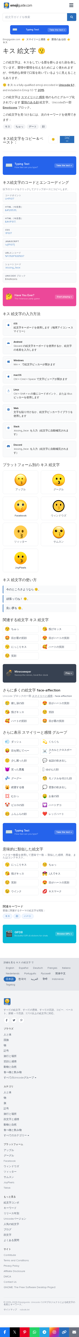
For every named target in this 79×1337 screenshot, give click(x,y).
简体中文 (60, 973)
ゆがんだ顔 (50, 769)
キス (7, 916)
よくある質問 (11, 1240)
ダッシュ (13, 741)
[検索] (71, 17)
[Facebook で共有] (5, 1332)
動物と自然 (10, 1066)
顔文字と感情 (11, 1119)
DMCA (7, 1276)
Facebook (10, 1161)
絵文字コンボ (11, 1202)
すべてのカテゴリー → (16, 1135)
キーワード (10, 1208)
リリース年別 (11, 1213)
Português (30, 973)
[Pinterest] (21, 1020)
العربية (34, 979)
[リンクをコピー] (64, 1332)
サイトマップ (10, 1309)
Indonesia (58, 979)
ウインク (13, 891)
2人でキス (51, 873)
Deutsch (38, 968)
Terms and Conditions (16, 1260)
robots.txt (24, 1309)
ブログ (7, 1229)
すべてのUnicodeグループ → (20, 1077)
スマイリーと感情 (35, 39)
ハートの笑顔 (53, 646)
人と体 (7, 1034)
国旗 (6, 1040)
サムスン (9, 1177)
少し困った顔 (16, 760)
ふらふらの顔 (16, 813)
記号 (6, 1050)
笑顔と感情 (10, 1061)
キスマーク (52, 891)
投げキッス (52, 629)
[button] (39, 197)
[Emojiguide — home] (18, 6)
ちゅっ (12, 629)
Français (52, 968)
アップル (9, 1150)
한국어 (22, 979)
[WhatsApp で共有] (35, 1332)
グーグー (13, 778)
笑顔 (10, 655)
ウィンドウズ (11, 1166)
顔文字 (7, 1234)
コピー (67, 139)
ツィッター (10, 1171)
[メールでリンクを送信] (74, 1332)
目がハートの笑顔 (55, 638)
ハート (27, 916)
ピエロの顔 (14, 805)
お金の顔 (50, 796)
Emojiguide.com (11, 39)
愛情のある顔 (58, 39)
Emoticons (11, 279)
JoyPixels (9, 1182)
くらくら (50, 741)
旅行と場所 (10, 1056)
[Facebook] (7, 1020)
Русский (46, 973)
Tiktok (7, 1187)
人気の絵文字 (11, 1224)
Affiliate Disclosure (14, 1271)
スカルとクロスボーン (57, 751)
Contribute (10, 1255)
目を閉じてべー (17, 750)
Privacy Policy (11, 1265)
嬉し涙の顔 (14, 703)
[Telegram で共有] (44, 1332)
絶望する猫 (14, 787)
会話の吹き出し (54, 760)
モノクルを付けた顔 (57, 778)
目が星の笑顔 (16, 638)
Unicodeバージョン (15, 1218)
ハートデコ (52, 805)
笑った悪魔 (14, 769)
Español (23, 968)
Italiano (66, 968)
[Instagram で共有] (54, 1332)
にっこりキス (16, 646)
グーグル (9, 1155)
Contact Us (10, 1281)
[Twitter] (14, 1020)
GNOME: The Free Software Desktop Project (29, 1287)
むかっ (12, 796)
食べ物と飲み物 (13, 1072)
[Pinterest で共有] (25, 1332)
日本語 (10, 979)
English (10, 968)
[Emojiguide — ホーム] (7, 1001)
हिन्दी (45, 979)
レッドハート (53, 813)
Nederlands (12, 973)
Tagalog (10, 984)
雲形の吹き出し (54, 787)
